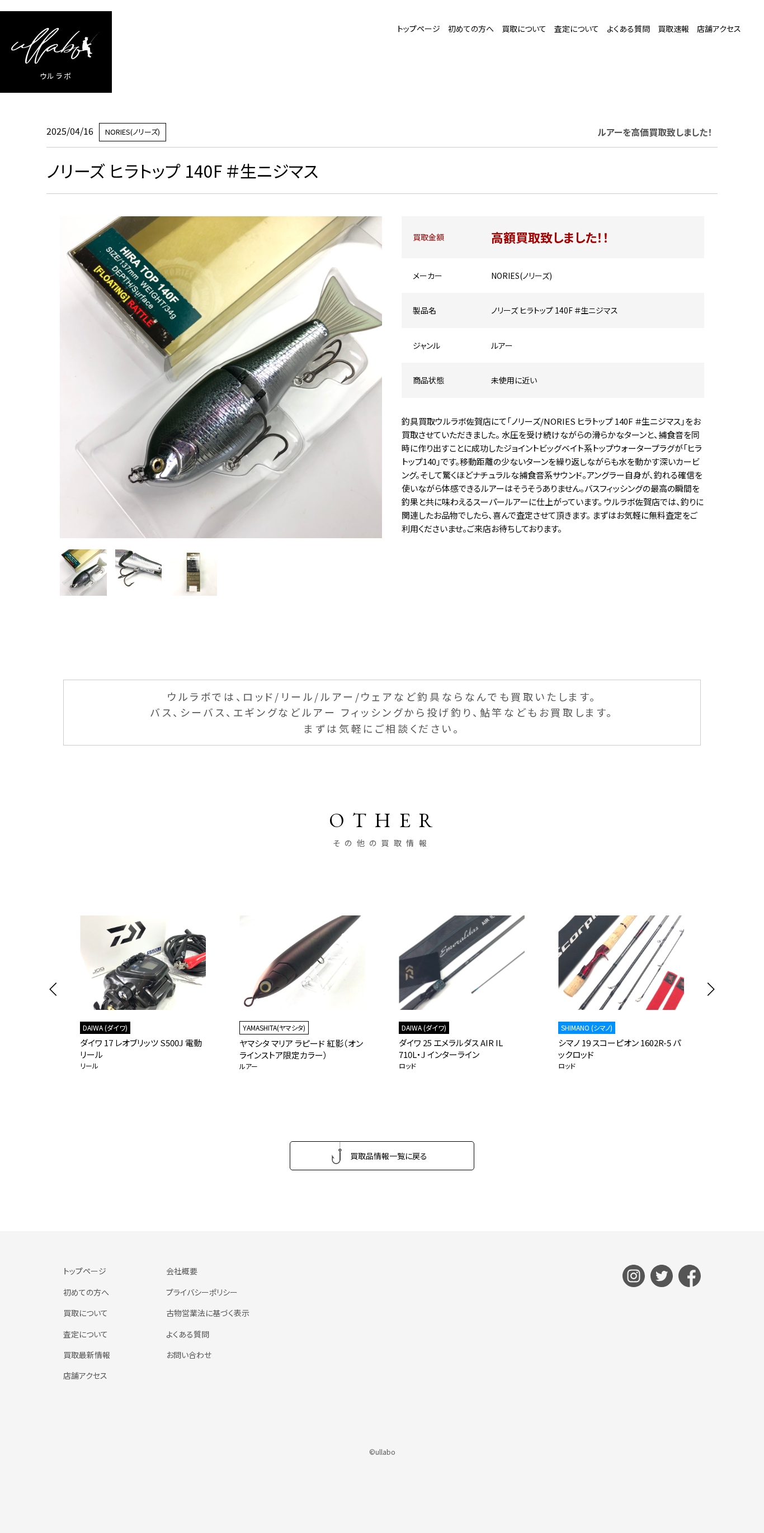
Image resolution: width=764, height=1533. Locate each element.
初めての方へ (471, 28)
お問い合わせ (188, 1354)
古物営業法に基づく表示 (207, 1312)
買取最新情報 (86, 1354)
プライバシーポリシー (202, 1292)
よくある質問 (628, 28)
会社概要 (181, 1270)
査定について (576, 28)
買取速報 (673, 28)
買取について (524, 28)
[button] (53, 989)
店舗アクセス (719, 28)
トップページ (418, 28)
